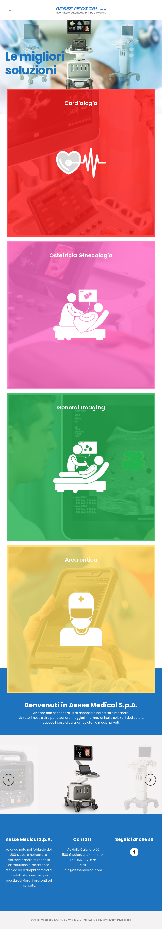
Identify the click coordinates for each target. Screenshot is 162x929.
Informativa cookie (120, 919)
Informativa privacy (95, 919)
